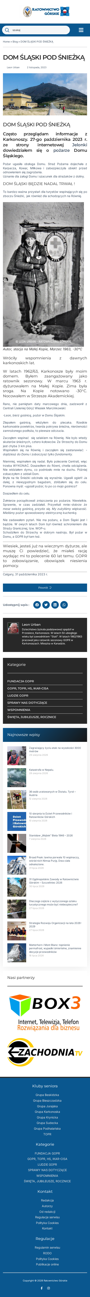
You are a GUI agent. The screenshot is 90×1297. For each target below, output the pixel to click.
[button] (81, 30)
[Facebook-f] (42, 1288)
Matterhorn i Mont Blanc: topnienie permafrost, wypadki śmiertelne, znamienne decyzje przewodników (55, 948)
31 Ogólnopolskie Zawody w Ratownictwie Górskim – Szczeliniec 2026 (54, 881)
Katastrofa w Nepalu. (41, 769)
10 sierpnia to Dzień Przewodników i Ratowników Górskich (50, 815)
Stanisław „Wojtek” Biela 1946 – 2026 (51, 835)
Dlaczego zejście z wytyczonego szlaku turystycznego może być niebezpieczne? (53, 903)
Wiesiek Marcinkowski (50, 408)
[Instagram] (48, 1288)
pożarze (61, 150)
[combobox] (36, 30)
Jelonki (79, 144)
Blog (15, 41)
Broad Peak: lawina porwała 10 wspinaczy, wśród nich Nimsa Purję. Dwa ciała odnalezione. (54, 861)
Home (6, 41)
